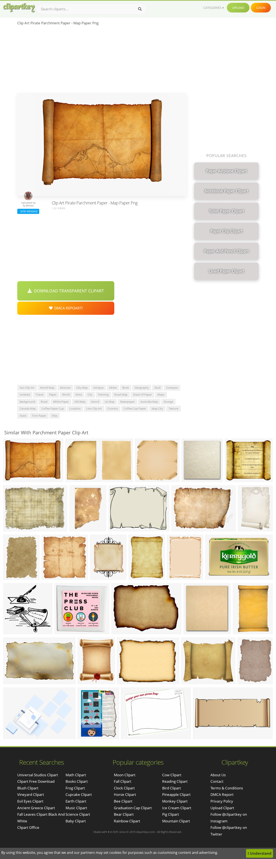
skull (157, 388)
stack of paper (142, 394)
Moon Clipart (124, 774)
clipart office (28, 827)
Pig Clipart (170, 814)
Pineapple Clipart (176, 794)
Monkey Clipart (175, 801)
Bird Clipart (171, 788)
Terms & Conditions (226, 788)
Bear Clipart (124, 814)
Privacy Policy (221, 801)
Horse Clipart (125, 794)
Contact (216, 781)
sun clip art (27, 388)
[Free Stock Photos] (19, 7)
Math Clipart (76, 774)
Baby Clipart (76, 820)
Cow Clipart (171, 774)
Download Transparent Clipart (68, 291)
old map (79, 402)
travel (39, 394)
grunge (168, 402)
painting (103, 394)
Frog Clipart (75, 788)
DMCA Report (222, 794)
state (23, 416)
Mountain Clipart (176, 820)
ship (54, 416)
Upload (238, 8)
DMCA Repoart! (68, 308)
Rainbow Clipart (127, 820)
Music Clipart (76, 807)
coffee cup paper (135, 408)
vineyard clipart (30, 794)
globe (113, 388)
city (90, 394)
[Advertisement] (102, 60)
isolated (25, 394)
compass (172, 388)
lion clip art (94, 408)
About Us (218, 774)
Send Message (28, 211)
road (44, 402)
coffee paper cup (52, 408)
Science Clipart (78, 814)
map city (157, 408)
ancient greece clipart (36, 807)
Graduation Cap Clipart (133, 807)
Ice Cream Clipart (176, 807)
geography (142, 388)
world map (47, 388)
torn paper (39, 416)
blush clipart (27, 788)
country (112, 408)
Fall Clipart (122, 781)
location (75, 408)
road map (120, 394)
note (78, 394)
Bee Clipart (123, 801)
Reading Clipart (175, 781)
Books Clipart (77, 781)
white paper (61, 402)
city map (82, 388)
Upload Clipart (222, 807)
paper (52, 394)
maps (161, 394)
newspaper (127, 402)
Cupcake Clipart (79, 794)
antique (98, 388)
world (66, 394)
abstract (65, 388)
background (27, 402)
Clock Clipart (124, 788)
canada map (28, 408)
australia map (149, 402)
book (125, 388)
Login (260, 8)
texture (173, 408)
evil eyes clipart (30, 801)
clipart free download (36, 781)
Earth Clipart (76, 801)
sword (95, 402)
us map (109, 402)
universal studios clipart (37, 774)
